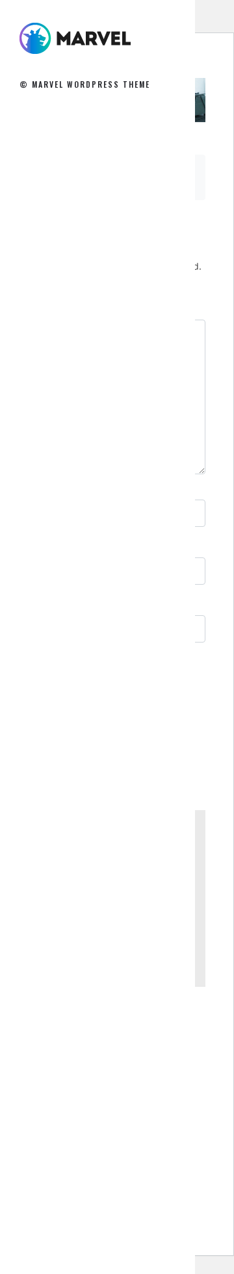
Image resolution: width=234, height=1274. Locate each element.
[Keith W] (75, 38)
